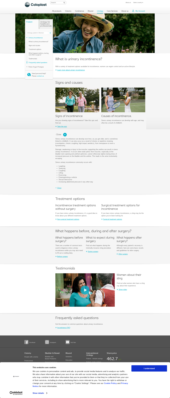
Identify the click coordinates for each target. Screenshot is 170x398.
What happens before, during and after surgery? (39, 54)
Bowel (47, 359)
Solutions (69, 357)
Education (69, 360)
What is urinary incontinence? (38, 41)
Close (58, 135)
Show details (38, 393)
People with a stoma (31, 357)
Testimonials (33, 59)
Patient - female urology (94, 359)
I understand (149, 368)
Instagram (53, 342)
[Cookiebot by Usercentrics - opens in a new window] (16, 393)
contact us (40, 76)
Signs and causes (34, 45)
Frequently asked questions (38, 62)
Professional (28, 361)
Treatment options (35, 49)
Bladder (47, 357)
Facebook (32, 342)
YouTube (73, 342)
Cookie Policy (110, 383)
